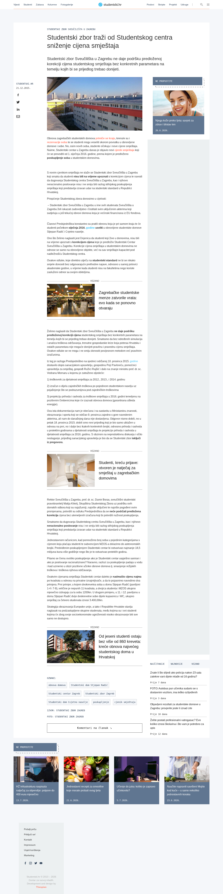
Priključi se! (30, 834)
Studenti (28, 4)
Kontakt (28, 839)
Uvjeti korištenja (32, 850)
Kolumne (52, 4)
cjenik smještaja (124, 150)
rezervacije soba (57, 142)
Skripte (161, 4)
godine (90, 227)
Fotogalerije (67, 4)
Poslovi (150, 4)
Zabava (40, 4)
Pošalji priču (30, 829)
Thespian (41, 887)
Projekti (173, 4)
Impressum (30, 845)
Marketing (29, 855)
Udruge (184, 4)
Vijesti (17, 4)
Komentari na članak (92, 727)
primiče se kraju (105, 138)
